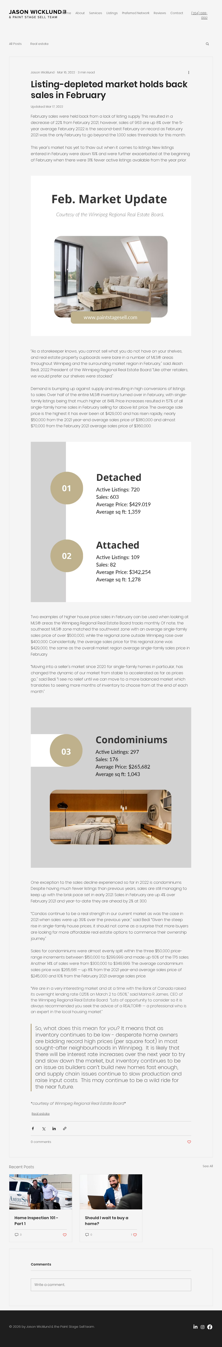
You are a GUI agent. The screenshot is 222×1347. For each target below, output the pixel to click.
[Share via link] (65, 1128)
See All (208, 1166)
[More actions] (188, 72)
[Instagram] (202, 1326)
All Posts (15, 43)
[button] (207, 43)
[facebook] (209, 1326)
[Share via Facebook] (33, 1128)
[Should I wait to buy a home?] (111, 1191)
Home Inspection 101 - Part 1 (36, 1220)
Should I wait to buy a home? (106, 1220)
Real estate (39, 43)
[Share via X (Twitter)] (43, 1128)
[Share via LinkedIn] (54, 1128)
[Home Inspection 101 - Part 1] (40, 1191)
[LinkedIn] (195, 1326)
